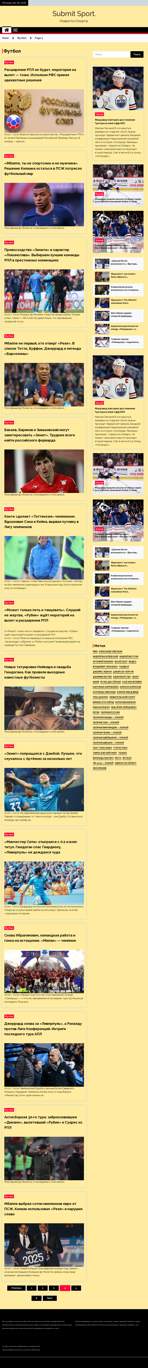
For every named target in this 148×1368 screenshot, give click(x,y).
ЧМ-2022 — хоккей (103, 763)
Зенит (135, 677)
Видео (132, 661)
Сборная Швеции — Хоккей (108, 743)
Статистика (120, 748)
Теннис (122, 753)
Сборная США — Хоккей (106, 722)
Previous (16, 1288)
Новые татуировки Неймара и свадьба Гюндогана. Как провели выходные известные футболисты (37, 672)
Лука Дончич (100, 697)
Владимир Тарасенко (105, 667)
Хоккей (99, 114)
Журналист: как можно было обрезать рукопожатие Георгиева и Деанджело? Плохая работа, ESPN (125, 276)
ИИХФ (96, 682)
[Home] (6, 30)
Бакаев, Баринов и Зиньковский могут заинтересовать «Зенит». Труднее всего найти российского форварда (39, 435)
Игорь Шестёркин (110, 682)
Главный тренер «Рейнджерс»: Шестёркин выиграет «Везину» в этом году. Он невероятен (116, 246)
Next (49, 1298)
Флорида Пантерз (103, 758)
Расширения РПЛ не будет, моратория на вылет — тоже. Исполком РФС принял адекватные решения (40, 75)
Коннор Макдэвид (127, 692)
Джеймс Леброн (102, 672)
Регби (96, 712)
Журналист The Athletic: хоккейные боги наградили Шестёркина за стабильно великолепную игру (125, 302)
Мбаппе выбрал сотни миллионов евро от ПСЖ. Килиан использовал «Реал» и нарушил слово (43, 1209)
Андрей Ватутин (128, 656)
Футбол (9, 62)
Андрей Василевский (105, 656)
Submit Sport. (74, 14)
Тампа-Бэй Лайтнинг (105, 753)
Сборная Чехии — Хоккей (107, 732)
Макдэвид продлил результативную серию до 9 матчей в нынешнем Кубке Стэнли (118, 200)
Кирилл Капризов (130, 687)
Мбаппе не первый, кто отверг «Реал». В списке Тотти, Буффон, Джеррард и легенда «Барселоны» (42, 348)
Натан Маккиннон (125, 702)
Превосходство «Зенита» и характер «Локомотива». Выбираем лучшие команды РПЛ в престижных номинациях (41, 255)
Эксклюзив (99, 768)
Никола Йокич (101, 707)
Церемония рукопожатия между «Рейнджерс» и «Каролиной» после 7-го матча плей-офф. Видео (124, 328)
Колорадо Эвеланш (104, 692)
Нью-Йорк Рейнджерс (124, 707)
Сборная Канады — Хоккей (108, 717)
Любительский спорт (122, 697)
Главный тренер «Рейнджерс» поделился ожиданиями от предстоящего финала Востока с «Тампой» (124, 341)
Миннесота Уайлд (103, 702)
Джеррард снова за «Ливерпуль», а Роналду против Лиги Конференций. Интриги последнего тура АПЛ (43, 1028)
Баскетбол (121, 661)
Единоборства (122, 677)
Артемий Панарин (103, 661)
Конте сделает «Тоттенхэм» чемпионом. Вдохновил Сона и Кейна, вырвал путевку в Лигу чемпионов (41, 521)
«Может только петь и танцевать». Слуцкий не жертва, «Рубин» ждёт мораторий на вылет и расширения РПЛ (42, 615)
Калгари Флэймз (132, 682)
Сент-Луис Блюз (102, 748)
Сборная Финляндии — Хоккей (110, 727)
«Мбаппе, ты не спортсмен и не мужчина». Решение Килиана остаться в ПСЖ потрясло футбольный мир (43, 168)
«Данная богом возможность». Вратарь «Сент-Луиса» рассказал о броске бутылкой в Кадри (125, 262)
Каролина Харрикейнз (106, 687)
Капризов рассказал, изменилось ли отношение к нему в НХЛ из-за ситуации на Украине (125, 289)
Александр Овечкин (110, 651)
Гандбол (124, 667)
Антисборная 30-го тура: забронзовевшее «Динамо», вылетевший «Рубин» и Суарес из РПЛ (43, 1122)
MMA (95, 651)
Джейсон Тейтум (123, 672)
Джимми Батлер (102, 677)
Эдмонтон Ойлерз (125, 763)
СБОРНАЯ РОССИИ (110, 712)
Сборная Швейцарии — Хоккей (110, 738)
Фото (118, 758)
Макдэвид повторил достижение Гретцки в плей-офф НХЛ (115, 121)
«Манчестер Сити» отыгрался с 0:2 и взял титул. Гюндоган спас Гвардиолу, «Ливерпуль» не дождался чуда (40, 847)
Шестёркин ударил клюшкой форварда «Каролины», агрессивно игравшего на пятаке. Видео (124, 315)
